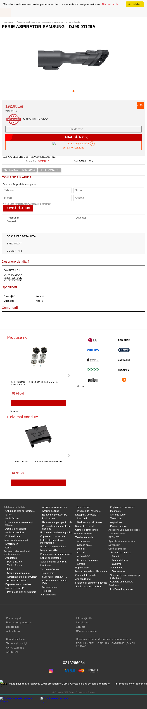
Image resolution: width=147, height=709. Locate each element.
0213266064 (74, 662)
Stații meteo (116, 567)
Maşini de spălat (49, 550)
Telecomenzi (83, 507)
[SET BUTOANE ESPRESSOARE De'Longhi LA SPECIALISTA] (38, 361)
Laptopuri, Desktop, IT (87, 514)
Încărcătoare (12, 518)
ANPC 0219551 (15, 647)
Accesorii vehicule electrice (124, 529)
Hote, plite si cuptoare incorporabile (52, 541)
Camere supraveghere (86, 529)
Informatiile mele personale (131, 683)
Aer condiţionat (48, 594)
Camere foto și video (86, 575)
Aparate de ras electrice (54, 507)
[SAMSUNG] (124, 340)
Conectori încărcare (87, 560)
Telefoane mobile (84, 537)
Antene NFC (83, 556)
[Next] (68, 375)
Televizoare (48, 573)
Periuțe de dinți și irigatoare (21, 592)
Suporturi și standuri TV (54, 576)
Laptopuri (82, 518)
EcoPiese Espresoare (121, 589)
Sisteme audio (49, 587)
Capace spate (84, 545)
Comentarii (15, 250)
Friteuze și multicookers (53, 546)
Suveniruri (114, 545)
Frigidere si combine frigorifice (56, 532)
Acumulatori (83, 541)
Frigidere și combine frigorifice (91, 582)
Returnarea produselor (19, 622)
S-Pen (8, 514)
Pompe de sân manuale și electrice (56, 527)
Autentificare (13, 631)
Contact (80, 626)
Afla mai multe (110, 4)
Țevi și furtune (14, 565)
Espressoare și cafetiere (18, 584)
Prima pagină (7, 22)
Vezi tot (80, 386)
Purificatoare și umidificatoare (56, 554)
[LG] (92, 340)
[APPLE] (92, 360)
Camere (81, 563)
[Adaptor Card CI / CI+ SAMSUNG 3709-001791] (38, 441)
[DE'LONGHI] (124, 350)
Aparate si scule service (121, 541)
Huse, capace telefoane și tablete (19, 523)
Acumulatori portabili (16, 528)
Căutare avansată (86, 631)
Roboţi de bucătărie (50, 558)
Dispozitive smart (84, 526)
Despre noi (12, 626)
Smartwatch (11, 544)
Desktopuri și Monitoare (89, 522)
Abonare (14, 411)
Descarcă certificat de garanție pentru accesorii (103, 639)
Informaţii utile (84, 618)
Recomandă (13, 218)
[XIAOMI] (124, 380)
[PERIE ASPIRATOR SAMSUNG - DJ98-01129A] (73, 60)
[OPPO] (92, 370)
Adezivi (81, 552)
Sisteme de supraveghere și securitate (125, 576)
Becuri (115, 556)
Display (81, 548)
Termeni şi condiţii (16, 643)
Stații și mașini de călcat (53, 561)
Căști (8, 547)
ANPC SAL (12, 652)
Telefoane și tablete (14, 507)
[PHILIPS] (92, 350)
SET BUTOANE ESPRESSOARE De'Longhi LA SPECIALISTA (34, 383)
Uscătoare (45, 565)
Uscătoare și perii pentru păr (57, 522)
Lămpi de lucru (120, 560)
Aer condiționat (83, 579)
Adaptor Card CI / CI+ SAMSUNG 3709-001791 (38, 461)
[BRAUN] (92, 380)
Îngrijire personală (14, 588)
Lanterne (116, 563)
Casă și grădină (117, 548)
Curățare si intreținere (121, 581)
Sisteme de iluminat (120, 552)
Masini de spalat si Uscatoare (91, 571)
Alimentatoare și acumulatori (22, 576)
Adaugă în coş (38, 403)
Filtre (10, 569)
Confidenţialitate (15, 639)
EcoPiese (113, 585)
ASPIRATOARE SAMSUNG (19, 169)
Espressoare (82, 567)
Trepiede (46, 590)
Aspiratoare (59, 22)
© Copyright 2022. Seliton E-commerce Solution (74, 692)
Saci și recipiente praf (18, 573)
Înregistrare (82, 622)
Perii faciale (48, 518)
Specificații (15, 243)
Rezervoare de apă (17, 580)
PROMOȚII (114, 537)
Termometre (118, 571)
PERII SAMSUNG (49, 169)
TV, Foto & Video (49, 569)
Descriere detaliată (21, 236)
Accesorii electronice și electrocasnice (34, 22)
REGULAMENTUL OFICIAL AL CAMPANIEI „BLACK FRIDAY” (105, 645)
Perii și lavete (74, 22)
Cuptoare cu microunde (52, 536)
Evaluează (81, 218)
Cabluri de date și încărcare (20, 511)
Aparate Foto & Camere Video (54, 582)
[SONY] (124, 370)
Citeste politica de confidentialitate (90, 683)
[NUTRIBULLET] (124, 360)
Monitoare (115, 511)
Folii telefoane (12, 536)
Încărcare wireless (15, 532)
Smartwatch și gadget (16, 540)
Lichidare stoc (116, 533)
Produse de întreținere (89, 511)
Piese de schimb (83, 533)
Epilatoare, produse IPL (54, 514)
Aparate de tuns (50, 511)
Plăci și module (118, 526)
